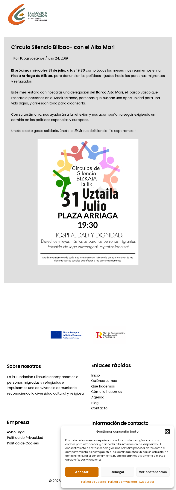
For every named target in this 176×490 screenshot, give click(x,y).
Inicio (95, 375)
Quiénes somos (104, 380)
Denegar (117, 472)
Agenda (97, 397)
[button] (167, 431)
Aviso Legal (146, 482)
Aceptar (82, 472)
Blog (95, 402)
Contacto (99, 408)
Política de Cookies (93, 482)
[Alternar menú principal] (164, 14)
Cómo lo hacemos (106, 391)
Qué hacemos (103, 386)
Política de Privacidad (122, 482)
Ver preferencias (153, 472)
